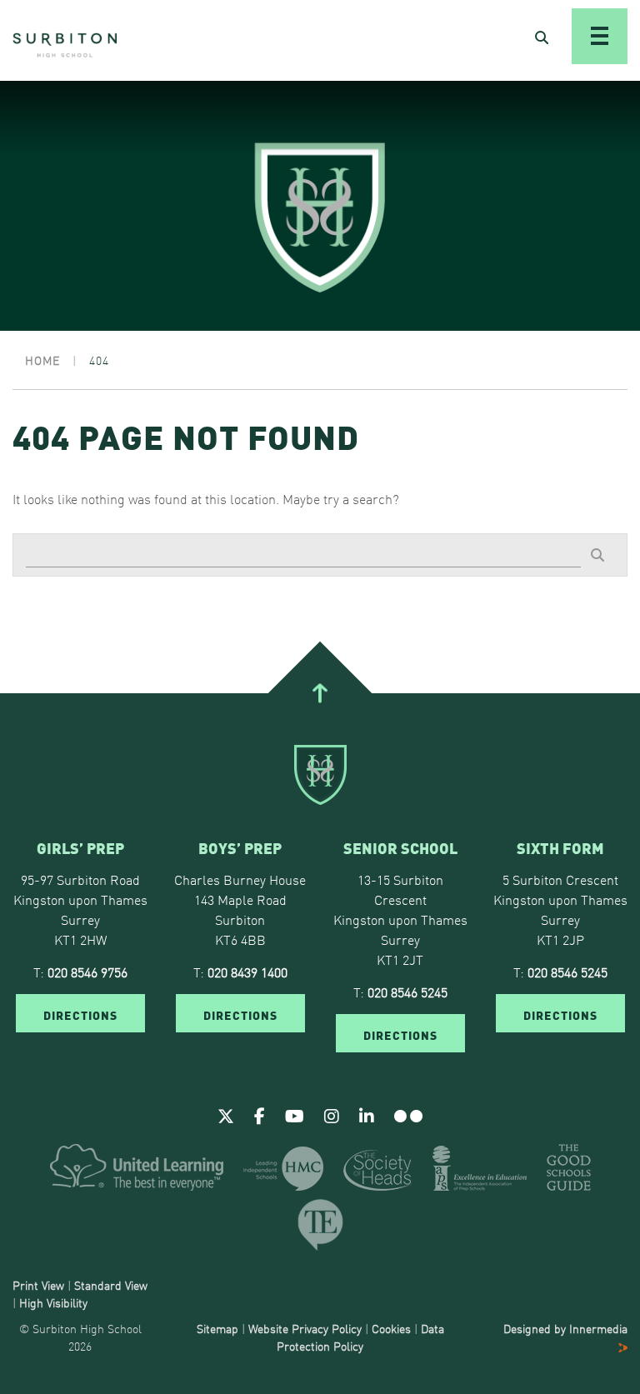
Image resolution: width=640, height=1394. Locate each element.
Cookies (391, 1328)
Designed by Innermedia (565, 1328)
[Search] (597, 554)
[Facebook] (259, 1115)
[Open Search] (541, 37)
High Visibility (53, 1302)
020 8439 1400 (248, 972)
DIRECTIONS (80, 1014)
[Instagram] (331, 1115)
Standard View (111, 1285)
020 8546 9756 (88, 972)
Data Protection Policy (360, 1337)
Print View (38, 1285)
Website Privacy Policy (305, 1328)
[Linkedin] (366, 1115)
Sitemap (217, 1328)
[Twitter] (226, 1115)
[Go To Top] (320, 693)
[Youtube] (294, 1115)
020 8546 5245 (408, 992)
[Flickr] (408, 1115)
